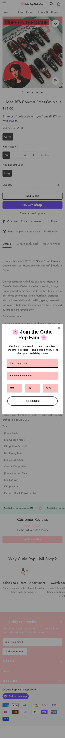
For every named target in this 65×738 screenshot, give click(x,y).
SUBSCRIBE (32, 401)
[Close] (59, 328)
